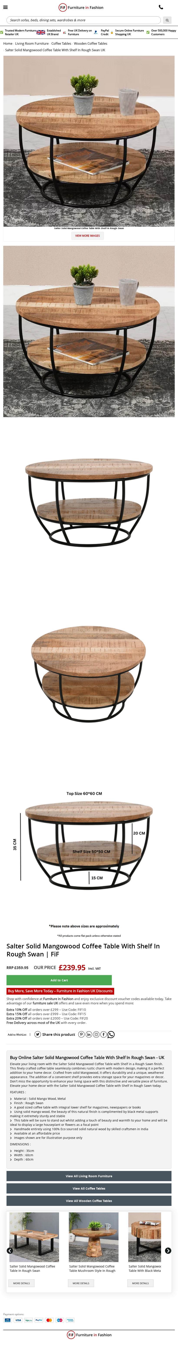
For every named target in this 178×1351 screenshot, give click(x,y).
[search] (167, 20)
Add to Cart (59, 980)
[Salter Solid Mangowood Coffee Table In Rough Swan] (35, 1237)
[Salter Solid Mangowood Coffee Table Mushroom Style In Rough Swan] (94, 1237)
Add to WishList (17, 1034)
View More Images (87, 235)
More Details (21, 1283)
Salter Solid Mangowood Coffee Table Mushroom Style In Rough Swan (92, 1271)
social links (37, 1034)
